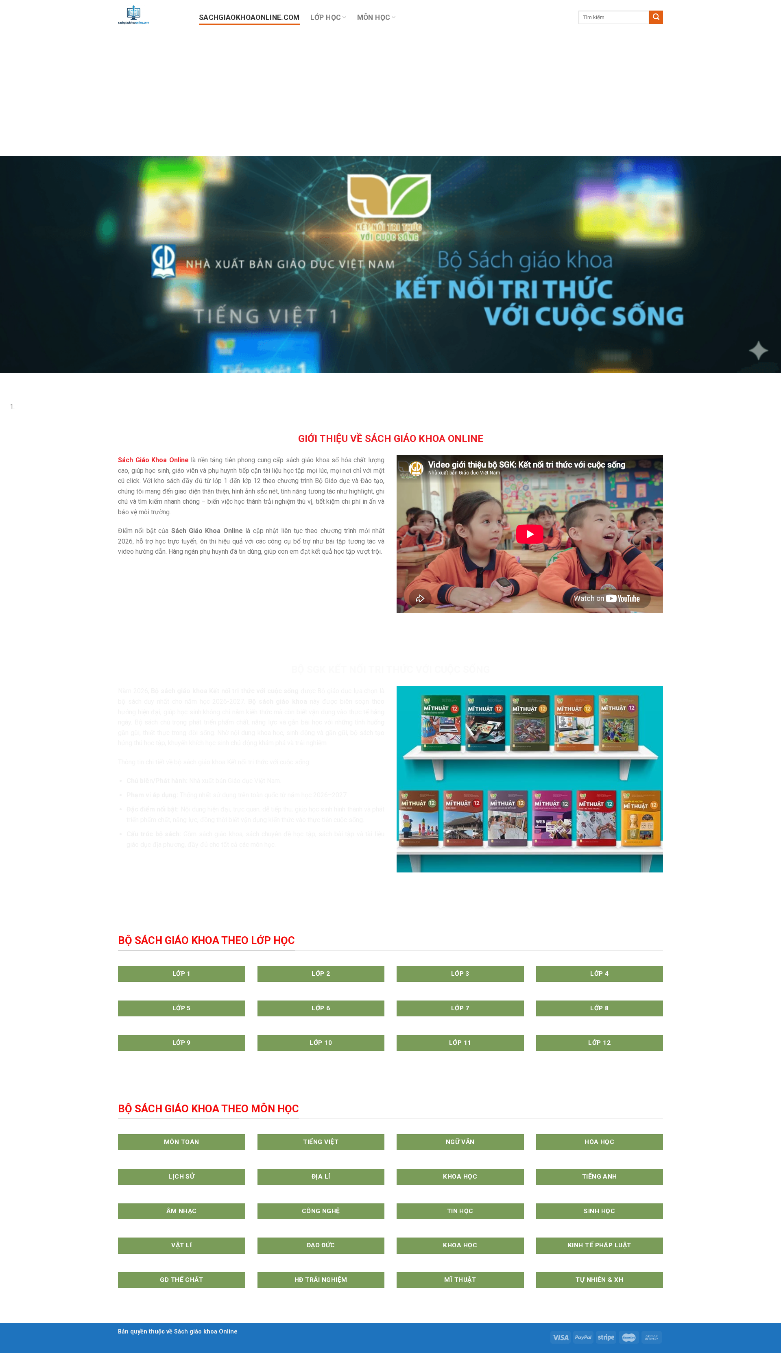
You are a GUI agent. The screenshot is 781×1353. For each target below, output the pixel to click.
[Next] (30, 381)
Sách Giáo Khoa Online (153, 460)
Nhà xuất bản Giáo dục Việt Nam (234, 781)
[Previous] (8, 381)
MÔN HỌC (373, 17)
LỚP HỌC (325, 17)
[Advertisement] (390, 95)
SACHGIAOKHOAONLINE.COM (249, 17)
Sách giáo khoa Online (206, 1331)
